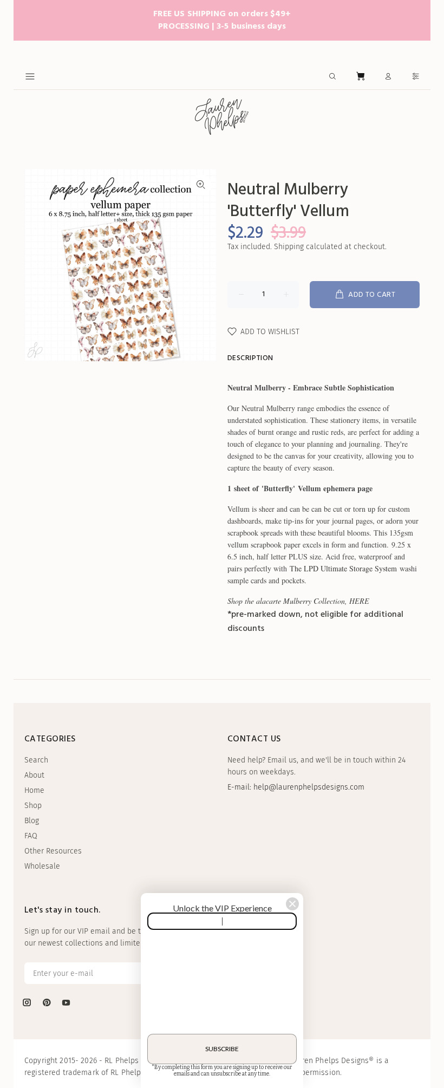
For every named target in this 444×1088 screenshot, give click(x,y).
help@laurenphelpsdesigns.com (308, 787)
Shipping (289, 246)
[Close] (292, 903)
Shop (33, 805)
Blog (31, 820)
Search (36, 760)
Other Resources (53, 851)
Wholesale (42, 866)
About (34, 775)
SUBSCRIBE (222, 1049)
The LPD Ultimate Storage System (343, 568)
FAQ (30, 836)
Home (34, 790)
